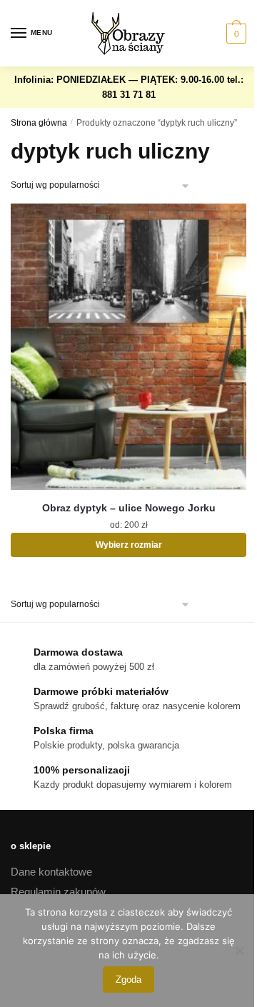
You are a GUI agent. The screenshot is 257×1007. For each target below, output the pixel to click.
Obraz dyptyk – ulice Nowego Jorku (129, 507)
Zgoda (128, 979)
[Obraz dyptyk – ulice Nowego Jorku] (128, 347)
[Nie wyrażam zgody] (239, 950)
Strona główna (39, 123)
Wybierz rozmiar (129, 545)
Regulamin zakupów (58, 892)
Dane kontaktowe (51, 872)
